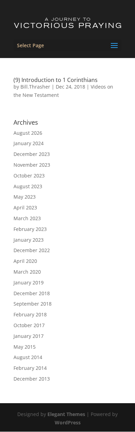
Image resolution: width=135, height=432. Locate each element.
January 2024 (29, 143)
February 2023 (30, 229)
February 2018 (30, 314)
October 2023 (29, 175)
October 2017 (29, 325)
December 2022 (32, 250)
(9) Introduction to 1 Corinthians (56, 80)
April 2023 (25, 207)
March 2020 (27, 271)
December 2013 (32, 378)
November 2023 (32, 164)
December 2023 (32, 154)
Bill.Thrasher (35, 86)
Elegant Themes (66, 414)
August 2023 (28, 186)
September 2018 (33, 303)
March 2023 (27, 218)
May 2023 (25, 196)
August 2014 (28, 357)
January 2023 (29, 239)
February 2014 (30, 368)
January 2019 (29, 282)
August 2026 (28, 133)
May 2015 (25, 346)
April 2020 (25, 261)
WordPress (68, 422)
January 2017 (29, 336)
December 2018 (32, 293)
